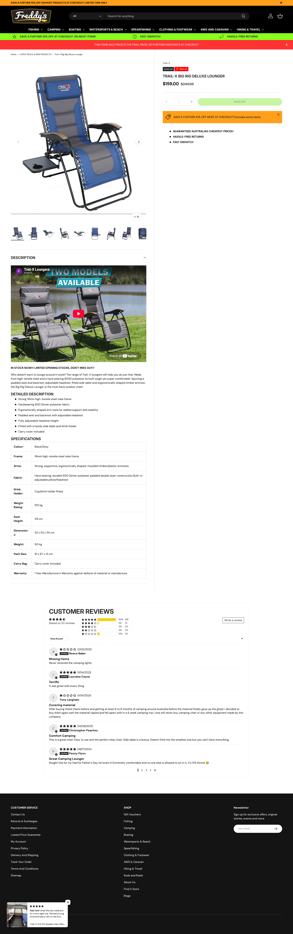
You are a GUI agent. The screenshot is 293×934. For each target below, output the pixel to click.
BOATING (75, 29)
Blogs (127, 896)
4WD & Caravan (134, 862)
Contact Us (18, 814)
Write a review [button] (233, 620)
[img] (68, 649)
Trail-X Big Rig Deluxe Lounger (69, 54)
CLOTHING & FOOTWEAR (175, 29)
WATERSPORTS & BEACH (106, 29)
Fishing (128, 821)
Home (13, 54)
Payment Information (24, 828)
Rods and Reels (133, 875)
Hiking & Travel (133, 868)
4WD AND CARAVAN (215, 29)
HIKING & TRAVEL (248, 29)
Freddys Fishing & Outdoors (32, 921)
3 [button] (146, 770)
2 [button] (142, 770)
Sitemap (16, 875)
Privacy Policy (19, 848)
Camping (129, 828)
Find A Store (131, 889)
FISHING (33, 29)
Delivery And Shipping (24, 855)
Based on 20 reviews (62, 623)
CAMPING (54, 29)
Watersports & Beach (137, 841)
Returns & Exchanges (24, 821)
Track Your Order (21, 862)
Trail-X (166, 63)
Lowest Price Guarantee (26, 835)
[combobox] (159, 16)
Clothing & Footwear (136, 855)
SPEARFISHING (141, 29)
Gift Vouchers (132, 814)
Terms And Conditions (24, 868)
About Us (129, 882)
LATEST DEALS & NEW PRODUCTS (35, 54)
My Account (18, 841)
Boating (128, 835)
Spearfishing (131, 848)
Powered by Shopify (56, 921)
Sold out (240, 101)
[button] (280, 16)
